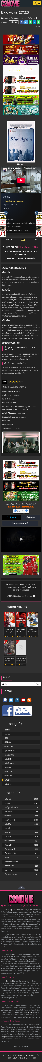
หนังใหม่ (7, 780)
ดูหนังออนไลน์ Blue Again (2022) (13, 201)
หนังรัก (7, 857)
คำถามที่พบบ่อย (8, 219)
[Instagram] (17, 700)
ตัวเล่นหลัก (11, 517)
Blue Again (12, 258)
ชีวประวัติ (8, 811)
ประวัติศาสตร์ (9, 841)
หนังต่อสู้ (7, 799)
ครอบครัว (8, 832)
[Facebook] (21, 710)
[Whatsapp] (30, 22)
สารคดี (7, 828)
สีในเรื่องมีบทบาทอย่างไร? (13, 227)
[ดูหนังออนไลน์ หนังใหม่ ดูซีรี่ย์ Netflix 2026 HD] (10, 5)
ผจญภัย (7, 803)
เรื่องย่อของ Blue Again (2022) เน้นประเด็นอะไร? (20, 223)
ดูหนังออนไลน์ (30, 258)
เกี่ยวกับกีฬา (9, 866)
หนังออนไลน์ (9, 981)
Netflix (7, 730)
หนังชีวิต (18, 252)
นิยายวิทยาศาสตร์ (11, 862)
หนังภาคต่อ (9, 772)
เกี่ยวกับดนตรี (9, 849)
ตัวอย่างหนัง (9, 755)
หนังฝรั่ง (7, 767)
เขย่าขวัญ (8, 870)
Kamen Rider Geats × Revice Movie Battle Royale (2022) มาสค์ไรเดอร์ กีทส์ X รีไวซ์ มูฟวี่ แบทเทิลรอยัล (21, 587)
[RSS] (29, 700)
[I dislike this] (26, 511)
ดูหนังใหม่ (30, 1012)
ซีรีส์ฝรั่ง (7, 742)
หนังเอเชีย (8, 776)
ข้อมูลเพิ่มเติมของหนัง (10, 205)
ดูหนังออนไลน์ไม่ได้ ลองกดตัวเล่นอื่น (18, 230)
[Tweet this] (26, 22)
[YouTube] (23, 700)
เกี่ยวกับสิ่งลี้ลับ (10, 853)
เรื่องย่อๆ (6, 208)
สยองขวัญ (8, 845)
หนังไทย (23, 254)
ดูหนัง (21, 258)
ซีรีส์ (6, 738)
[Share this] (22, 22)
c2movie (4, 22)
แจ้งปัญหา (30, 517)
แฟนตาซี (7, 837)
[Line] (38, 22)
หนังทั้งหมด (28, 252)
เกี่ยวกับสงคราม (10, 874)
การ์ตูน (7, 734)
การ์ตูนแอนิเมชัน (11, 807)
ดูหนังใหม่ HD (9, 751)
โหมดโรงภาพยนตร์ (20, 523)
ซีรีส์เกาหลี (8, 746)
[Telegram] (34, 22)
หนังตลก (7, 816)
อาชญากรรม (9, 820)
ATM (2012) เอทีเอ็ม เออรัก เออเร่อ (19, 596)
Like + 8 (20, 511)
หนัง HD (14, 22)
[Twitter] (11, 700)
